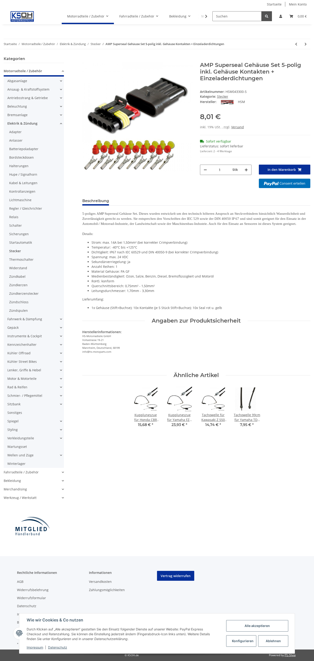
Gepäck (13, 327)
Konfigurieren (243, 641)
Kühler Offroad (19, 353)
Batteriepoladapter (23, 149)
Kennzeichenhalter (22, 344)
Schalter (15, 225)
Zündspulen (18, 310)
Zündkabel (17, 276)
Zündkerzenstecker (24, 293)
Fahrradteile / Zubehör (21, 472)
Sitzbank (13, 404)
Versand (237, 127)
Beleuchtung (17, 106)
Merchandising (15, 489)
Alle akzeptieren (257, 626)
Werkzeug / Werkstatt (20, 497)
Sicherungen (19, 234)
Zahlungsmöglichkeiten (107, 590)
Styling (12, 429)
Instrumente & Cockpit (24, 336)
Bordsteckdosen (21, 157)
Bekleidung (12, 480)
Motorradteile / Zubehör (23, 71)
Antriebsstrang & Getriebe (27, 98)
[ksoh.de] (30, 16)
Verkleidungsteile (20, 438)
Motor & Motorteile (22, 378)
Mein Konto (298, 4)
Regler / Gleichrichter (25, 208)
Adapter (15, 132)
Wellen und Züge (20, 455)
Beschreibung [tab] (95, 201)
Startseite (274, 4)
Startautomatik (20, 242)
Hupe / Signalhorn (23, 174)
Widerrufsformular (31, 598)
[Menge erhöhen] (246, 170)
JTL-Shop (290, 655)
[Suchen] (266, 16)
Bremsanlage (17, 115)
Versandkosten (100, 581)
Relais (13, 217)
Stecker (222, 96)
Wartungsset (17, 446)
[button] (281, 16)
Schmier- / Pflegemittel (24, 395)
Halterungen (19, 166)
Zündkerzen (18, 285)
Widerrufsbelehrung (33, 590)
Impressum (35, 647)
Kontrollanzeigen (22, 191)
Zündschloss (19, 302)
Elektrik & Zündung (22, 123)
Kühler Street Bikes (22, 361)
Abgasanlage (17, 81)
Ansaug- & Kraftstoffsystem (28, 89)
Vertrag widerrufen (176, 576)
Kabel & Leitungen (23, 183)
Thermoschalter (21, 259)
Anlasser (16, 140)
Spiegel (13, 421)
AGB (20, 581)
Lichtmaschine (20, 200)
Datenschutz (26, 606)
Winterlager (16, 463)
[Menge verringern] (205, 170)
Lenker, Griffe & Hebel (24, 370)
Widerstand (18, 268)
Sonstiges (14, 412)
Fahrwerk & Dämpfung (24, 319)
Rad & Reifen (17, 387)
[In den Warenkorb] (86, 59)
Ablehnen (273, 641)
